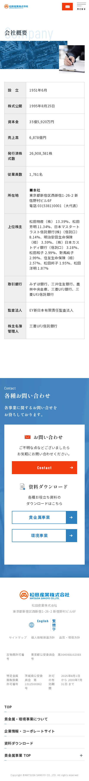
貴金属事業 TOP (17, 755)
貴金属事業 (39, 517)
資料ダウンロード (18, 743)
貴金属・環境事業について (26, 718)
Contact (44, 467)
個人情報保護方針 (43, 637)
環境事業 (39, 535)
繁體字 (36, 106)
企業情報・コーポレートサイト (29, 731)
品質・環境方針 (69, 637)
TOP (8, 706)
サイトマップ (18, 637)
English (22, 106)
